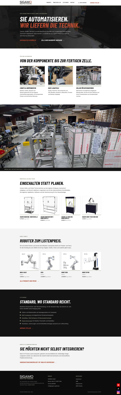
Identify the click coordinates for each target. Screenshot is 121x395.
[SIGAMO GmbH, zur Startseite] (26, 2)
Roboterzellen (57, 2)
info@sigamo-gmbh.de (53, 386)
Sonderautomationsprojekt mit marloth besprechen (38, 362)
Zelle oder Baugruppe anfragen (53, 40)
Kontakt (72, 2)
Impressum (78, 379)
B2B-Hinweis (79, 386)
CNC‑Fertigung (32, 318)
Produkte (49, 2)
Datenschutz (79, 383)
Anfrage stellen (95, 2)
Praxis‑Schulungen (27, 321)
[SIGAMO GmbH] (32, 377)
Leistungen (66, 2)
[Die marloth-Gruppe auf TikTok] (118, 388)
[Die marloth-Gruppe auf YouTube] (118, 385)
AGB (77, 381)
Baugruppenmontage (45, 318)
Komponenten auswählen (29, 40)
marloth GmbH (31, 384)
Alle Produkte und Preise (29, 281)
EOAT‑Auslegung (26, 315)
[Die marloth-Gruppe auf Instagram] (118, 392)
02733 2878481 (83, 2)
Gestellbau (25, 318)
